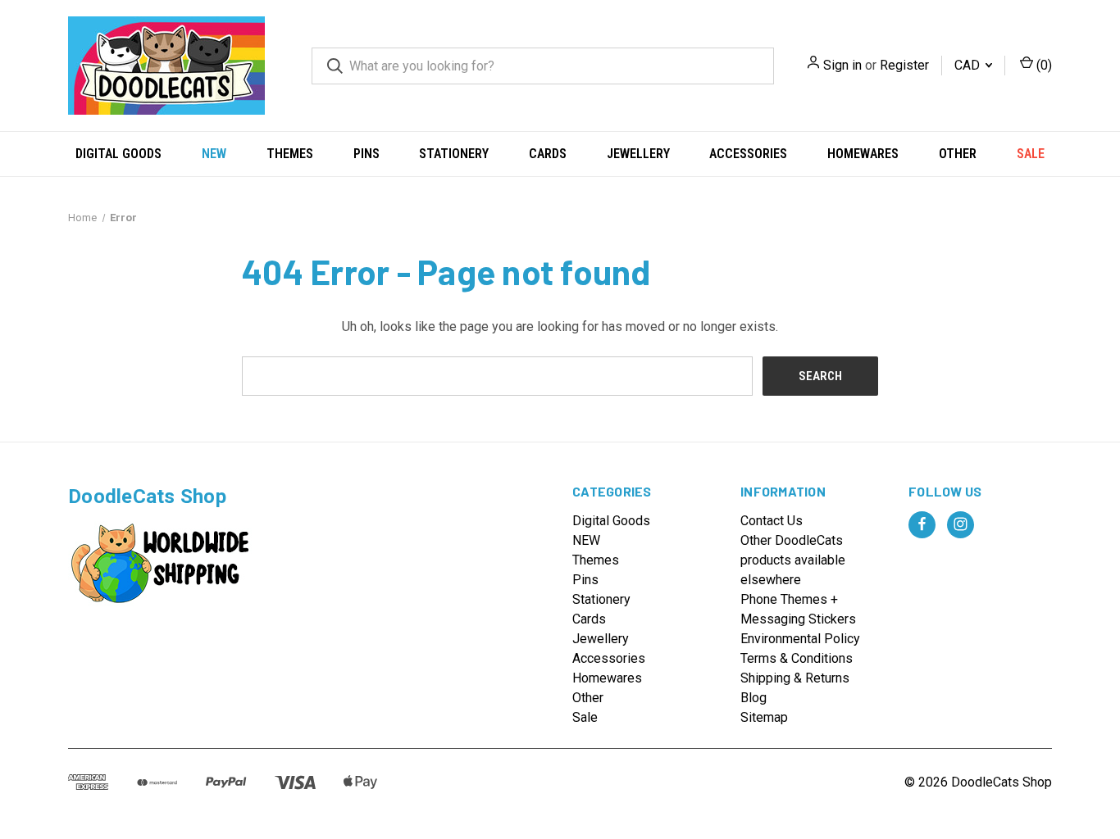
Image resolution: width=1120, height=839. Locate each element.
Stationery (454, 153)
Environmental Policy (800, 638)
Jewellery (638, 153)
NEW (214, 153)
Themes (289, 153)
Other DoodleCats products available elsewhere (792, 560)
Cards (548, 153)
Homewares (863, 153)
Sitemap (764, 717)
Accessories (748, 153)
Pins (366, 153)
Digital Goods (118, 153)
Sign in (842, 65)
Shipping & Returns (794, 678)
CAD (968, 65)
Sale (1031, 153)
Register (904, 65)
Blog (753, 697)
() (1042, 65)
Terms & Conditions (796, 658)
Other (958, 153)
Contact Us (771, 520)
